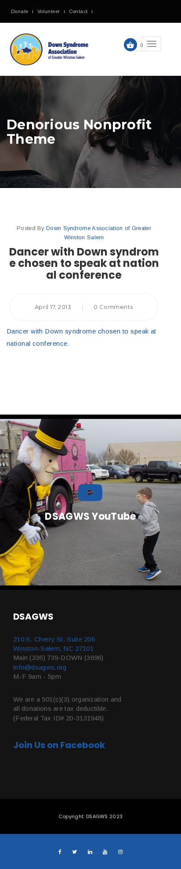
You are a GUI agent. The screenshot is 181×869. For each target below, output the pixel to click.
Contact (78, 11)
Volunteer (48, 11)
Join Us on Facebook (59, 745)
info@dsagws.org (40, 667)
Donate (20, 11)
